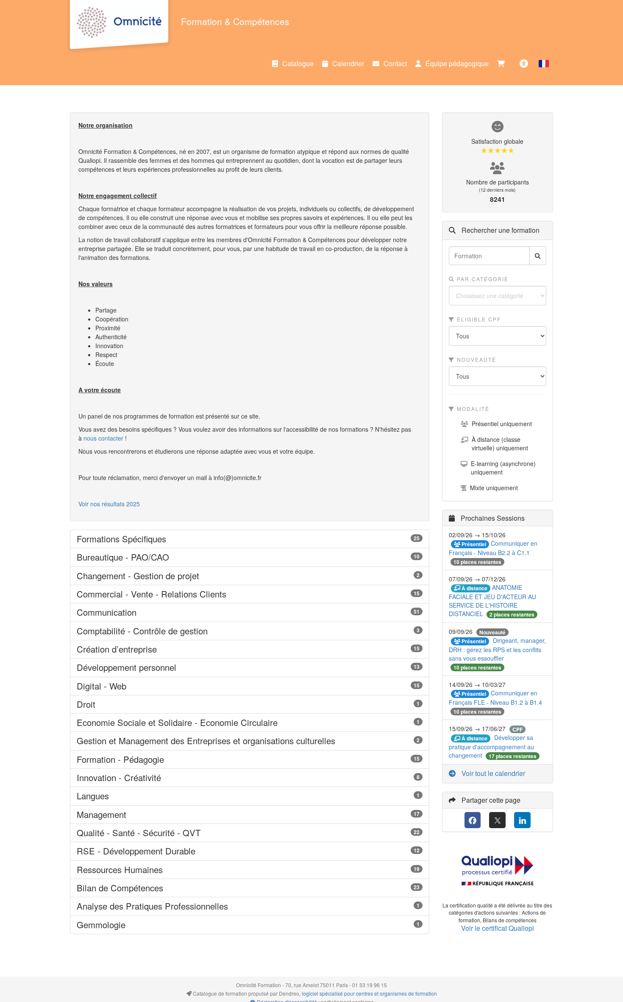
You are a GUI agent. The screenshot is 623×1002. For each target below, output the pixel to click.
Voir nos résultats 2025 (109, 504)
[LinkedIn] (522, 820)
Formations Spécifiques (250, 539)
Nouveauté (475, 359)
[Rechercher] (537, 255)
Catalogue (298, 63)
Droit (250, 704)
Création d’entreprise (250, 649)
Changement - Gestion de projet (250, 576)
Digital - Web (250, 686)
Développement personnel (250, 667)
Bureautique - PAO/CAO (250, 557)
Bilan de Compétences (250, 888)
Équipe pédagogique (457, 63)
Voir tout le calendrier (492, 773)
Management (250, 814)
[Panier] (503, 63)
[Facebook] (472, 820)
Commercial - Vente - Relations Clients (250, 594)
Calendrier (348, 63)
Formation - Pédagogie (250, 759)
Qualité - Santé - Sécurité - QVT (250, 832)
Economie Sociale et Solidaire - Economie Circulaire (250, 722)
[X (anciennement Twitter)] (497, 820)
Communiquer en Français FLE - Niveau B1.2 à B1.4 (495, 697)
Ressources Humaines (250, 869)
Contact (395, 63)
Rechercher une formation (500, 230)
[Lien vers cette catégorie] (176, 540)
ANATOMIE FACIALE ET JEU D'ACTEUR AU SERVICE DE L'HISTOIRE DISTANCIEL (492, 600)
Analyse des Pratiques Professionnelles (250, 906)
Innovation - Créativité (250, 777)
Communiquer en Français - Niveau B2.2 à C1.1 (493, 548)
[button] (543, 63)
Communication (250, 612)
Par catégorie (482, 278)
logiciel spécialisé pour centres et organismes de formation (369, 993)
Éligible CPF (478, 319)
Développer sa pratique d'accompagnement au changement (491, 746)
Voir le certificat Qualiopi (497, 928)
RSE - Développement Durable (250, 851)
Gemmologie (250, 924)
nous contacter (103, 438)
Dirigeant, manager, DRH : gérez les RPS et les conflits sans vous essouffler (497, 649)
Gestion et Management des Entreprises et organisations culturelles (250, 740)
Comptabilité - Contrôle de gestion (250, 631)
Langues (250, 796)
